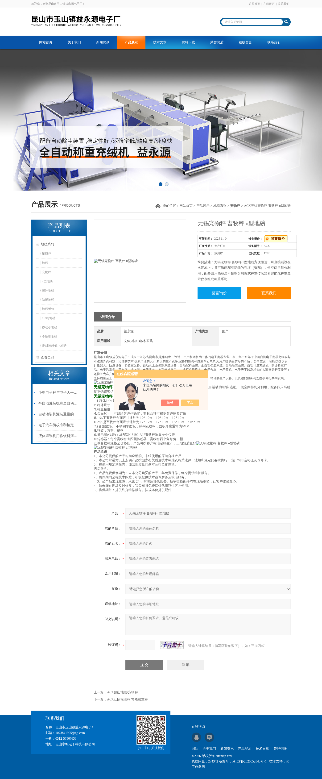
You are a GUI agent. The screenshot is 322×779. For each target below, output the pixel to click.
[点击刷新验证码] (172, 645)
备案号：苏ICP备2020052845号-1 (243, 761)
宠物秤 (46, 272)
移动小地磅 (49, 327)
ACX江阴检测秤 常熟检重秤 (127, 699)
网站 (195, 748)
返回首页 (254, 3)
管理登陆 (280, 748)
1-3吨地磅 (48, 318)
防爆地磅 (48, 299)
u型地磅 (47, 281)
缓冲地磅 (48, 290)
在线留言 (269, 3)
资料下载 (188, 42)
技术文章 (159, 42)
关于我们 (74, 42)
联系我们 (283, 3)
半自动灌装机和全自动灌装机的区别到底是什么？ (58, 403)
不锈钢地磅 (49, 336)
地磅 (45, 263)
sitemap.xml (224, 756)
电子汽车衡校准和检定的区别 (58, 425)
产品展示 (131, 42)
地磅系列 (220, 206)
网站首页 (45, 42)
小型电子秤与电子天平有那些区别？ (58, 392)
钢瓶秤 (46, 253)
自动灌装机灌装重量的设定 (58, 414)
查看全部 (47, 357)
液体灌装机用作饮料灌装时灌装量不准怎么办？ (58, 436)
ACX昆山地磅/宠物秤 (122, 692)
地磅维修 (48, 309)
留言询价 (219, 293)
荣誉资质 (216, 42)
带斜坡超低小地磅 (54, 345)
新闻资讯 (102, 42)
